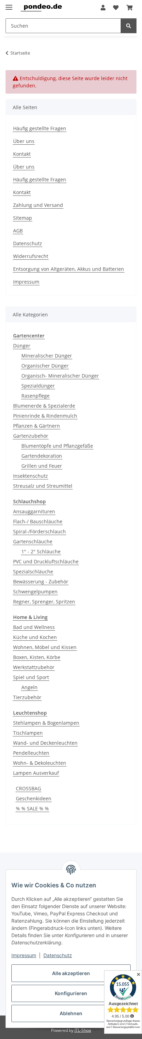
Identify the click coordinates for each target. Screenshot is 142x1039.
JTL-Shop (82, 1030)
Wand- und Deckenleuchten (45, 743)
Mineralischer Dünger (46, 355)
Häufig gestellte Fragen (39, 128)
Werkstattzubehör (33, 667)
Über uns (23, 141)
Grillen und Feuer (41, 466)
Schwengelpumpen (35, 591)
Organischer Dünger (45, 365)
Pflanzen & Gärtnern (36, 425)
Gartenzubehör (30, 435)
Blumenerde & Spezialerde (44, 405)
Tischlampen (28, 733)
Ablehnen (71, 1013)
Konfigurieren (71, 993)
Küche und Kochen (35, 637)
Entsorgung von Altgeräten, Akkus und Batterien (68, 269)
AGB (18, 230)
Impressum (23, 955)
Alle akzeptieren (71, 973)
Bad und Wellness (34, 627)
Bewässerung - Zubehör (40, 581)
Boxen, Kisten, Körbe (36, 657)
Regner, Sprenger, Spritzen (44, 601)
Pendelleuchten (31, 753)
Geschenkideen (33, 798)
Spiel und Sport (31, 677)
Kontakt (22, 154)
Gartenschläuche (32, 541)
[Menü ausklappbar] (9, 4)
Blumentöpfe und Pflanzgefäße (57, 445)
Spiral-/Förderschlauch (39, 531)
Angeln (29, 687)
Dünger (21, 345)
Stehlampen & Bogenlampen (46, 722)
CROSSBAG (28, 788)
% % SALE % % (32, 808)
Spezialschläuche (33, 571)
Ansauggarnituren (34, 511)
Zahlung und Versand (38, 205)
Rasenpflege (35, 395)
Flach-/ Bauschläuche (37, 521)
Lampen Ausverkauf (36, 773)
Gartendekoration (41, 455)
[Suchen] (128, 25)
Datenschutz (57, 955)
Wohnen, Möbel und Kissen (45, 647)
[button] (103, 8)
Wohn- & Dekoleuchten (39, 763)
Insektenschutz (30, 476)
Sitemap (22, 218)
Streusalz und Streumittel (42, 486)
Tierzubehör (27, 697)
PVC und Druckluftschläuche (46, 561)
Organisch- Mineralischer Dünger (60, 375)
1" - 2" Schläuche (41, 551)
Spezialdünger (38, 385)
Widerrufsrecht (30, 256)
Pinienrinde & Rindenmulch (45, 415)
